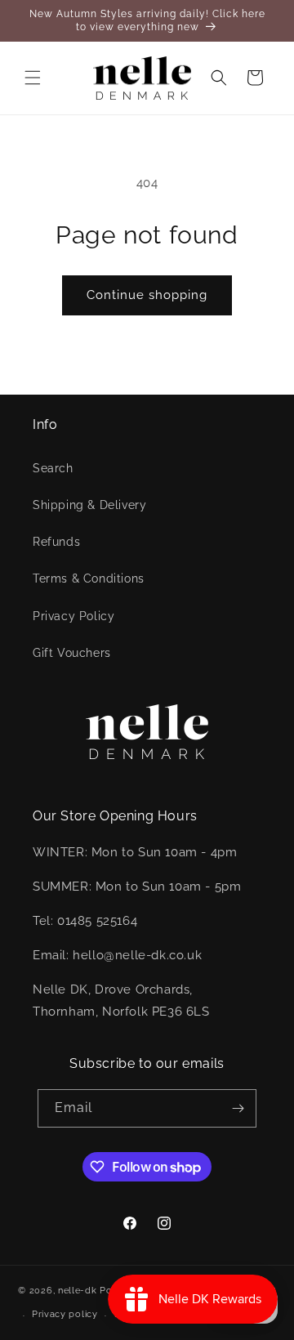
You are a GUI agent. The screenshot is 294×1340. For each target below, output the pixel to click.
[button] (33, 78)
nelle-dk (77, 1289)
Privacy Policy (73, 616)
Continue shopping (147, 295)
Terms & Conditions (89, 578)
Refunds (56, 541)
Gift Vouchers (72, 652)
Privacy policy (65, 1314)
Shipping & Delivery (89, 504)
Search (53, 468)
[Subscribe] (238, 1108)
